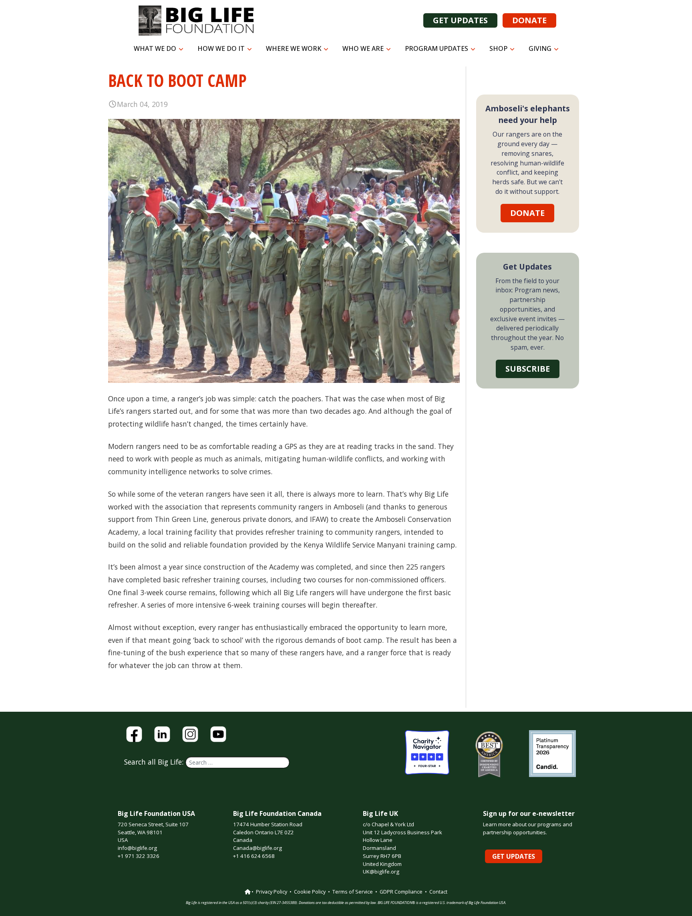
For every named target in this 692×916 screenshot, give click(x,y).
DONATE (529, 20)
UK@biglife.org (381, 871)
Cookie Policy (310, 891)
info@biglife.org (137, 848)
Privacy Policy (271, 891)
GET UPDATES (460, 20)
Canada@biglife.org (257, 848)
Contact (438, 891)
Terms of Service (352, 891)
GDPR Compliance (401, 891)
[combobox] (237, 762)
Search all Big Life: (154, 762)
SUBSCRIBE (527, 368)
